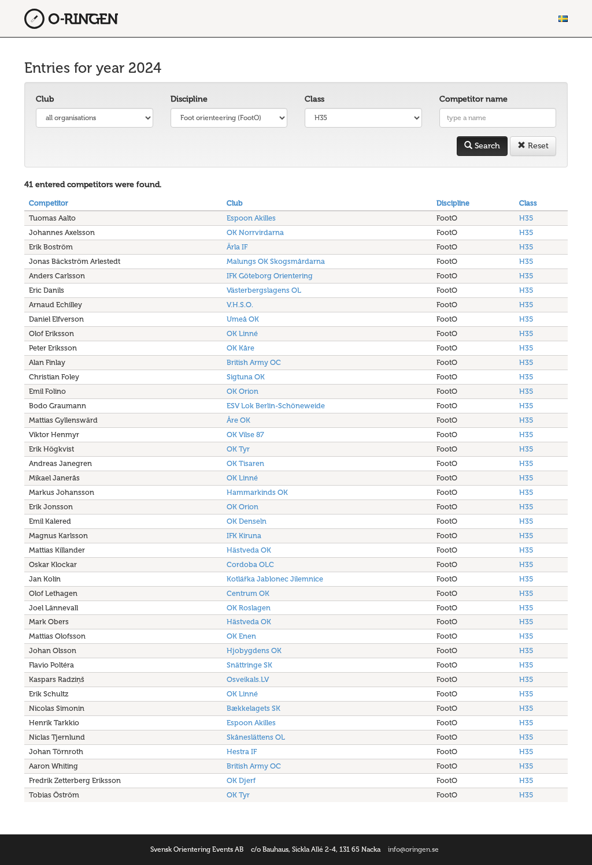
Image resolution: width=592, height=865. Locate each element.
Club (45, 99)
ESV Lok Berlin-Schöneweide (276, 405)
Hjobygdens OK (254, 650)
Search (486, 146)
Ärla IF (237, 247)
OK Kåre (240, 348)
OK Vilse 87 (245, 434)
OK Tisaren (245, 463)
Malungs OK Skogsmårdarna (276, 261)
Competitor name (473, 99)
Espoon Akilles (251, 218)
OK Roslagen (249, 607)
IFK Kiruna (244, 535)
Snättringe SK (249, 665)
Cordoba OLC (250, 564)
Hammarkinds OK (257, 492)
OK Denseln (247, 521)
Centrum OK (248, 593)
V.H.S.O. (240, 304)
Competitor (48, 203)
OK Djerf (241, 780)
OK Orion (242, 391)
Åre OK (238, 420)
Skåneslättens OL (256, 737)
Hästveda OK (249, 550)
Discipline (189, 99)
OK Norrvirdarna (255, 232)
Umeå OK (243, 319)
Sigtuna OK (246, 376)
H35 (526, 218)
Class (314, 99)
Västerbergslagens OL (264, 290)
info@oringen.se (413, 849)
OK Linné (242, 333)
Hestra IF (242, 751)
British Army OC (254, 362)
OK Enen (241, 636)
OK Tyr (238, 449)
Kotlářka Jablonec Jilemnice (275, 579)
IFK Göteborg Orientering (270, 275)
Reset (537, 146)
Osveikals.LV (248, 679)
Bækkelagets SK (253, 708)
